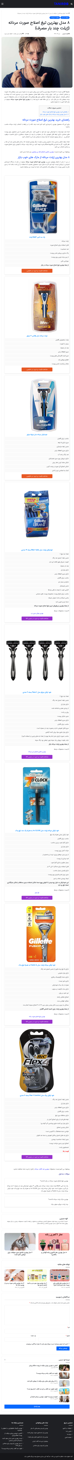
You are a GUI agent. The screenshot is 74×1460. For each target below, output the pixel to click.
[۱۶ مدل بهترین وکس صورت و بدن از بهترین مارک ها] (14, 1275)
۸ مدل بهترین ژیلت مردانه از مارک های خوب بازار (54, 114)
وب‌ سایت (33, 1336)
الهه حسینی (65, 34)
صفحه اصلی (68, 1437)
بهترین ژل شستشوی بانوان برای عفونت (38, 1437)
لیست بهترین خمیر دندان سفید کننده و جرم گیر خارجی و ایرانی (12, 1439)
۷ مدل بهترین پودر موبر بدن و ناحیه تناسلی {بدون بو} (37, 1284)
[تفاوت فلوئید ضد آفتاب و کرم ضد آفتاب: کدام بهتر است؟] (64, 1391)
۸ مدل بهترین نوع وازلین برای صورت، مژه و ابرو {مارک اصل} (61, 1284)
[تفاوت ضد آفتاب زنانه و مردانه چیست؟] (64, 1375)
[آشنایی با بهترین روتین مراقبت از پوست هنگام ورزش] (64, 1368)
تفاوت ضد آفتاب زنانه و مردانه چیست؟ (47, 1373)
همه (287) (37, 1406)
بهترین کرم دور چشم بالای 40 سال (39, 1428)
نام (68, 1327)
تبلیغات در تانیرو (67, 1428)
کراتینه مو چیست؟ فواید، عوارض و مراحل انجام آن (44, 1397)
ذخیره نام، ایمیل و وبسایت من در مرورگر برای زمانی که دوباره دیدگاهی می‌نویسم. (47, 1344)
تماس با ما (68, 1431)
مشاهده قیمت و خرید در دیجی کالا (37, 618)
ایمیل (68, 1336)
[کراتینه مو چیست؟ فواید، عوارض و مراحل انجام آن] (64, 1399)
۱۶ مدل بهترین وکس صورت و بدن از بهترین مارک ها (14, 1284)
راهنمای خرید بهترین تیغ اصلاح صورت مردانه (56, 112)
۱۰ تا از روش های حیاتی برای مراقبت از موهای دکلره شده (42, 1381)
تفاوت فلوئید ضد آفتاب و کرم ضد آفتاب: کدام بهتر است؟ (42, 1389)
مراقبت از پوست (55, 18)
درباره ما (69, 1434)
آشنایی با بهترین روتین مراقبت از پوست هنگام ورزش (43, 1365)
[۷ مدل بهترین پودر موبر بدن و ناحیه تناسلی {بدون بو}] (37, 1275)
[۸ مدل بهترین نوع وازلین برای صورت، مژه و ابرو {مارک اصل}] (60, 1275)
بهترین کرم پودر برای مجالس (40, 1446)
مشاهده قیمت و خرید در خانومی (37, 270)
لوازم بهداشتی (61, 13)
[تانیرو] (61, 4)
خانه (67, 13)
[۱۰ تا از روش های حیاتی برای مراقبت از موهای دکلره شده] (64, 1383)
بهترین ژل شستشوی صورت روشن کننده (37, 1433)
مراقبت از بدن (53, 13)
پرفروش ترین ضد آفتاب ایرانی (40, 1441)
